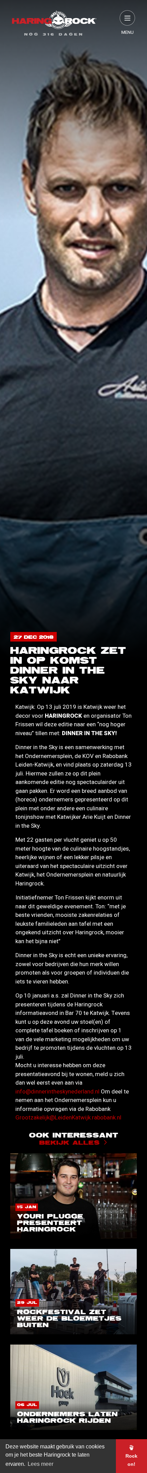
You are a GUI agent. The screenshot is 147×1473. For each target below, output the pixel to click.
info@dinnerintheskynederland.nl (57, 1091)
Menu (127, 32)
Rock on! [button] (131, 1460)
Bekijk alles (69, 1143)
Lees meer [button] (40, 1464)
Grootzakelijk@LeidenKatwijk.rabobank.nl (68, 1117)
